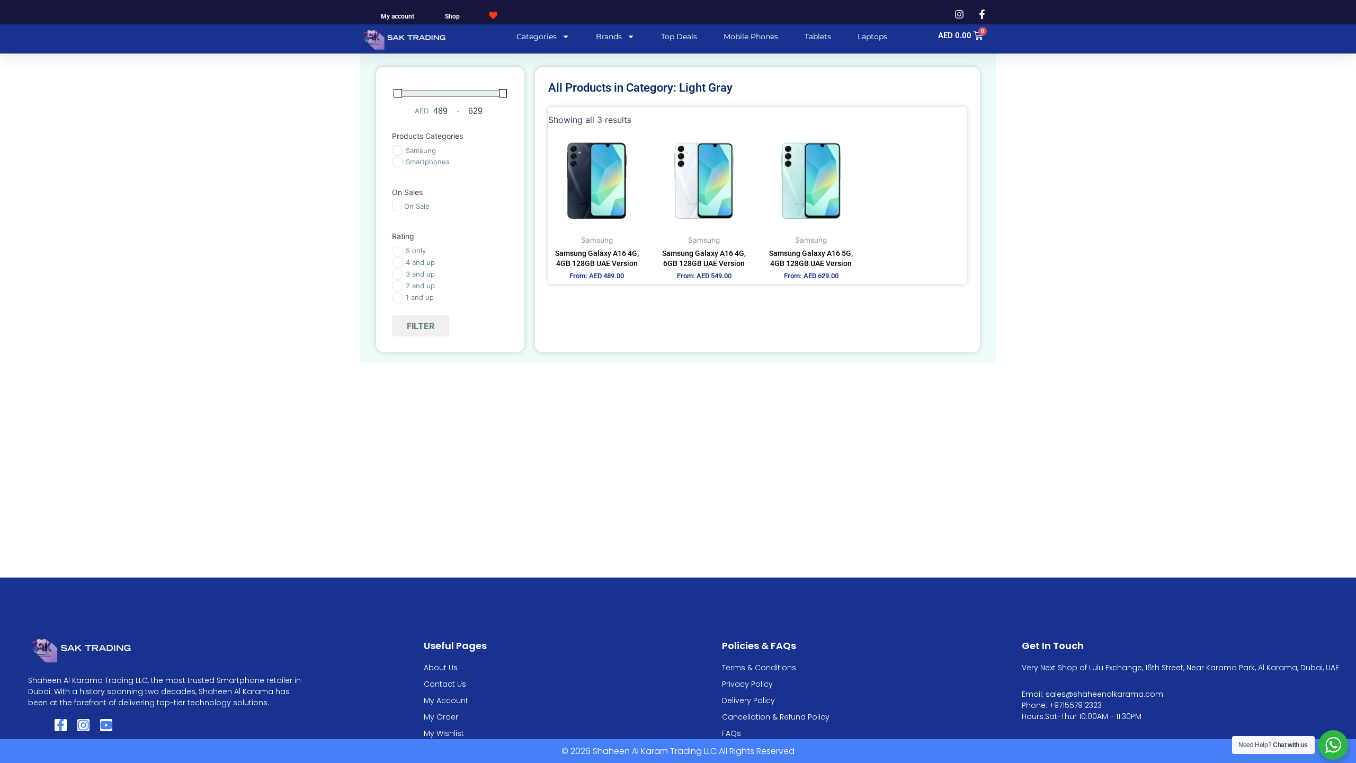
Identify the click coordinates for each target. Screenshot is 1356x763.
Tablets (818, 36)
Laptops (872, 36)
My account (397, 16)
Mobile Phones (751, 36)
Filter (421, 326)
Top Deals (679, 36)
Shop (452, 16)
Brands (609, 36)
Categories (536, 36)
